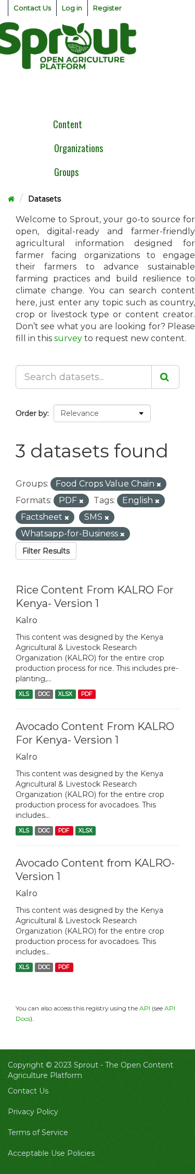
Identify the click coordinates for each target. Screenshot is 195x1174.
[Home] (11, 199)
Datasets (44, 199)
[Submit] (165, 377)
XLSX (65, 694)
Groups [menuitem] (66, 172)
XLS (24, 694)
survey (68, 338)
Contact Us (32, 8)
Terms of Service (38, 1132)
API (144, 1008)
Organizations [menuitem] (78, 148)
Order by (31, 413)
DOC (44, 694)
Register (107, 8)
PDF (87, 694)
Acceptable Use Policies (51, 1153)
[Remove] (159, 484)
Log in (72, 8)
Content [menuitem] (67, 124)
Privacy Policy (33, 1111)
